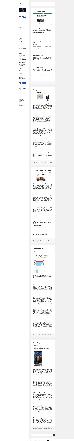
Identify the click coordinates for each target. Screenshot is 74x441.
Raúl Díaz (39, 163)
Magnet (22, 63)
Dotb (36, 428)
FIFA (33, 240)
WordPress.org (20, 101)
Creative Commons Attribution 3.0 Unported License (22, 89)
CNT (50, 427)
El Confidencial (21, 57)
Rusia (47, 240)
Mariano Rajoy (21, 64)
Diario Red (49, 161)
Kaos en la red (50, 162)
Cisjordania (46, 161)
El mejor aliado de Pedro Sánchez (42, 170)
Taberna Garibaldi (37, 429)
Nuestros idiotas (21, 42)
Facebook (21, 61)
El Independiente (23, 59)
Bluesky (44, 161)
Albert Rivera (24, 54)
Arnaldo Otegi (20, 55)
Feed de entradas (21, 99)
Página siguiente (54, 435)
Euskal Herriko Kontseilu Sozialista (43, 428)
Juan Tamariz (47, 162)
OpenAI (42, 240)
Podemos (24, 66)
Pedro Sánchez (21, 66)
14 (45, 434)
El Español (20, 59)
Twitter (20, 68)
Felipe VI (25, 61)
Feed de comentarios (21, 100)
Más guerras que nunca (21, 39)
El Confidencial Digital (21, 58)
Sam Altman (49, 240)
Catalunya (20, 56)
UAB (40, 163)
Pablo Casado (24, 64)
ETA (19, 61)
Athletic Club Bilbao (23, 55)
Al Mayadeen (42, 161)
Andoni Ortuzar (47, 334)
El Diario (24, 58)
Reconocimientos (21, 77)
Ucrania (34, 241)
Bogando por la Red (22, 3)
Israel (25, 62)
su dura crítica (42, 415)
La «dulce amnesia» (21, 43)
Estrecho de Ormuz (41, 162)
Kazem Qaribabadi (35, 163)
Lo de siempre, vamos (21, 50)
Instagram (20, 62)
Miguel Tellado (39, 240)
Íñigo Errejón (20, 70)
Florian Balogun (36, 240)
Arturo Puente (42, 427)
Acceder (20, 98)
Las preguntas (20, 47)
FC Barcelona (23, 61)
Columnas (20, 76)
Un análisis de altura (39, 248)
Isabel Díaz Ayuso (23, 62)
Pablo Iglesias (21, 65)
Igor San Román (49, 428)
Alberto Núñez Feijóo (43, 334)
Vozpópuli (24, 68)
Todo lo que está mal (21, 38)
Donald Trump (23, 56)
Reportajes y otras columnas (22, 78)
